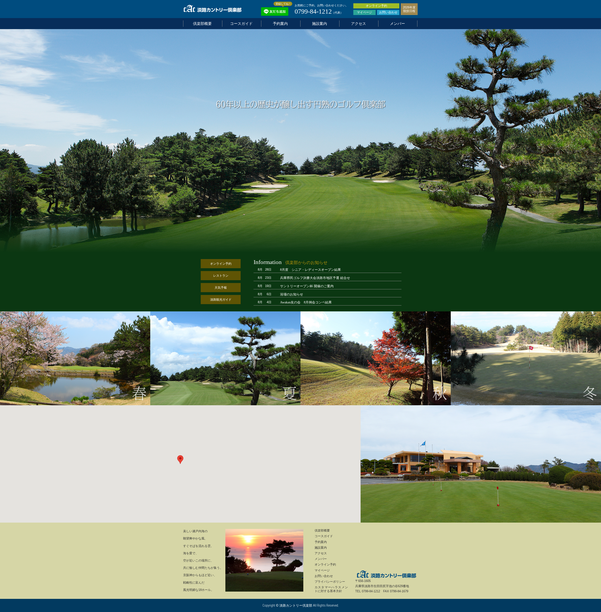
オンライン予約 (376, 6)
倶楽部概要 (202, 24)
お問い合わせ (388, 12)
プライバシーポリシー (330, 581)
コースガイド (241, 24)
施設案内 (319, 24)
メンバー (397, 24)
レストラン (220, 275)
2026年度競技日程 (409, 9)
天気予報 (221, 287)
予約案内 (280, 24)
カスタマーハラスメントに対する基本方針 (331, 589)
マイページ (364, 12)
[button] (180, 459)
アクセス (358, 24)
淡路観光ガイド (220, 299)
